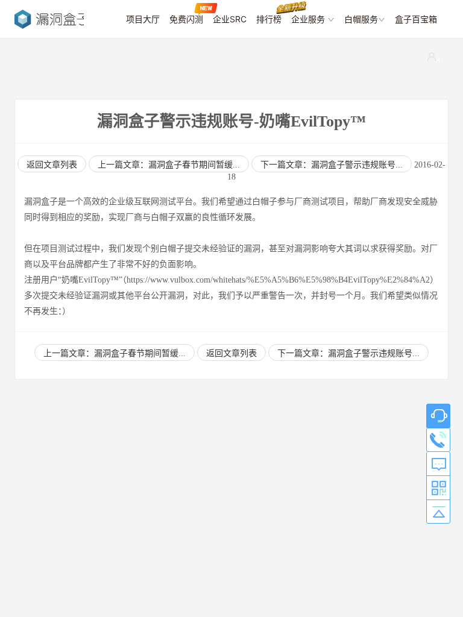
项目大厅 (143, 19)
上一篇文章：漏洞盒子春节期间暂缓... (169, 164)
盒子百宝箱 (416, 19)
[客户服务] (438, 416)
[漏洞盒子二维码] (438, 488)
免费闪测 (186, 19)
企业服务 (309, 19)
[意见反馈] (438, 464)
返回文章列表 (231, 353)
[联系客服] (438, 440)
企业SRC (230, 19)
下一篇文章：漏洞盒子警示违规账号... (331, 164)
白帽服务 (361, 19)
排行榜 (269, 19)
